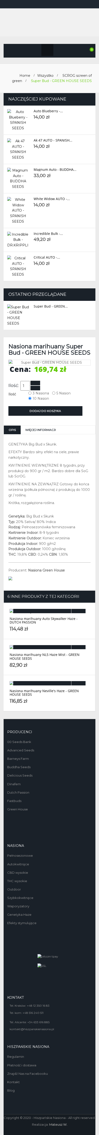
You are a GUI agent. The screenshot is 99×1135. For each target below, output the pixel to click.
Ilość (12, 394)
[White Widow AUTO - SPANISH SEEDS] (18, 210)
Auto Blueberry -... (48, 111)
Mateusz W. (58, 1124)
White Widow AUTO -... (52, 199)
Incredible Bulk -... (48, 233)
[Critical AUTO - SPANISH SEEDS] (18, 266)
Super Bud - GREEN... (51, 306)
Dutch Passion (18, 792)
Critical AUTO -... (47, 257)
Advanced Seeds (20, 750)
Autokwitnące (18, 864)
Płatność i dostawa (21, 1065)
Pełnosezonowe (20, 855)
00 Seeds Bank (19, 742)
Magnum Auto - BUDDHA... (55, 169)
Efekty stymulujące (22, 923)
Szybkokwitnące (20, 898)
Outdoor (14, 889)
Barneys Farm (18, 759)
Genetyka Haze (19, 914)
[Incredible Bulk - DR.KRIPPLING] (18, 240)
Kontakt (13, 1082)
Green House (17, 809)
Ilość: (13, 385)
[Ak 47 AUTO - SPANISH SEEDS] (18, 149)
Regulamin (15, 1056)
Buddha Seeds (19, 767)
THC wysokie (17, 881)
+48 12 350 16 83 (38, 1005)
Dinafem (14, 784)
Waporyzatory (18, 906)
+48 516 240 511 (33, 1013)
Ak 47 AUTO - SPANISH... (53, 140)
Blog (11, 1090)
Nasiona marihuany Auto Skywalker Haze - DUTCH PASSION (44, 620)
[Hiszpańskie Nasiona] (49, 23)
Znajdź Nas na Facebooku (27, 1074)
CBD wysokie (17, 872)
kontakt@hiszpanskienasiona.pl (32, 1029)
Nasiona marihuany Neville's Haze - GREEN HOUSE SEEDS (44, 692)
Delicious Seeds (19, 775)
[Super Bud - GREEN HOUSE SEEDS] (18, 315)
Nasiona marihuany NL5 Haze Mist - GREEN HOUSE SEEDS (45, 656)
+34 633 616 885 (38, 1022)
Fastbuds (14, 801)
